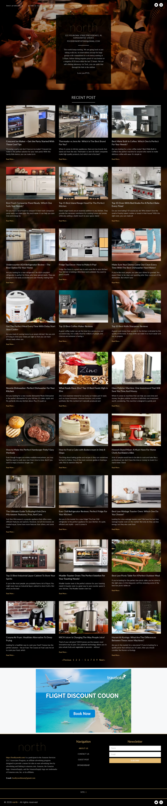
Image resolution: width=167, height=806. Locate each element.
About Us (83, 748)
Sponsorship (76, 6)
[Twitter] (156, 5)
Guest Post (92, 6)
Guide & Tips (34, 6)
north (15, 802)
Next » (102, 660)
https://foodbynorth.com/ (15, 757)
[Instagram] (161, 5)
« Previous (66, 660)
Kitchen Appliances (55, 6)
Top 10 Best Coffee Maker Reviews (76, 326)
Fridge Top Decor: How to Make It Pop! (78, 265)
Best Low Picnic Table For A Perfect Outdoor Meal (136, 576)
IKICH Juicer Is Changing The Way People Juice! (82, 637)
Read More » (10, 159)
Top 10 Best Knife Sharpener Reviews (130, 326)
